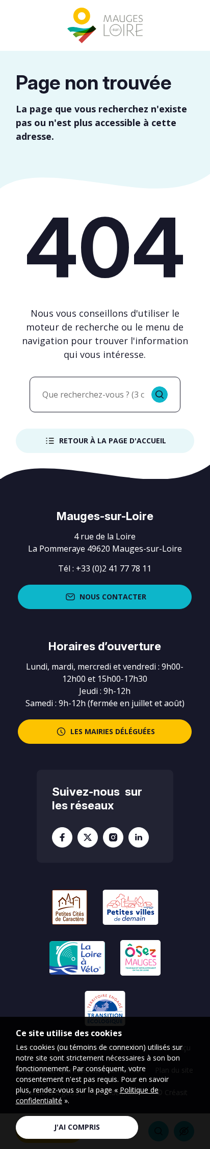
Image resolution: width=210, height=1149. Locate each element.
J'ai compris (77, 1127)
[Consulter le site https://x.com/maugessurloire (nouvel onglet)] (87, 837)
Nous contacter (113, 596)
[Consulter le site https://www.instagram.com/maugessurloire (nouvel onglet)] (113, 837)
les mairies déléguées (112, 731)
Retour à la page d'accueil (112, 440)
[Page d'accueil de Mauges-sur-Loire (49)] (105, 26)
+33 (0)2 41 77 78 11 (113, 568)
